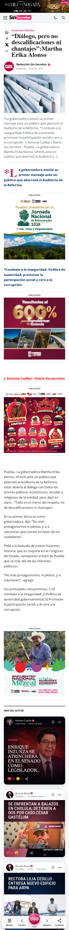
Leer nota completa (53, 853)
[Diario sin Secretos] (20, 17)
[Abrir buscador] (63, 18)
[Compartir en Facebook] (6, 38)
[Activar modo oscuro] (55, 17)
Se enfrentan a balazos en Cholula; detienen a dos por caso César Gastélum (33, 811)
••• (59, 722)
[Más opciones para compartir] (6, 51)
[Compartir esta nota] (26, 779)
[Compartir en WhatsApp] (6, 32)
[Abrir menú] (5, 17)
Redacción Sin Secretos (31, 64)
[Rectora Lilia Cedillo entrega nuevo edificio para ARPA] (34, 907)
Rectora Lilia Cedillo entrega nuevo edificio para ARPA (32, 883)
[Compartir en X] (6, 44)
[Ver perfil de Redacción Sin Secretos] (9, 66)
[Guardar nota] (53, 722)
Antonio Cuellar (23, 720)
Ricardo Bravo (22, 793)
